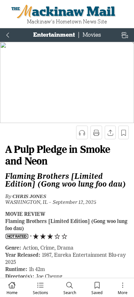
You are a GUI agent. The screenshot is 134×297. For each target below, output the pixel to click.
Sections (40, 292)
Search (69, 292)
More (122, 292)
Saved (96, 292)
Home (12, 292)
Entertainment (54, 34)
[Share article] (110, 132)
